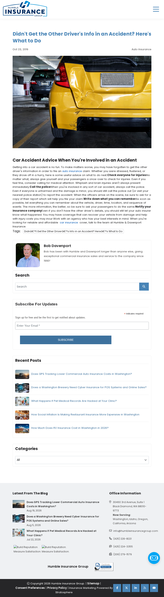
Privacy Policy (57, 588)
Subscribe (66, 339)
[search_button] (144, 287)
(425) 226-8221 (122, 538)
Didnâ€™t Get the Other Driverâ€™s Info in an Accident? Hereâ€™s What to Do (73, 231)
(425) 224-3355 (123, 546)
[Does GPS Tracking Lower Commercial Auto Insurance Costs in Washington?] (19, 504)
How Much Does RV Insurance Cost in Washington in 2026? (70, 428)
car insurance (69, 222)
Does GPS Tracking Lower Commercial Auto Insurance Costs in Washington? (81, 374)
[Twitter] (126, 588)
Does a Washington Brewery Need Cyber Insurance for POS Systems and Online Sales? (89, 387)
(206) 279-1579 (122, 554)
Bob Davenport (57, 245)
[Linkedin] (136, 588)
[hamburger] (156, 9)
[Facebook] (117, 588)
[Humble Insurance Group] (25, 8)
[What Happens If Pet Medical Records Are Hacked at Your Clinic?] (19, 533)
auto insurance (72, 171)
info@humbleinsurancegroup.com (135, 531)
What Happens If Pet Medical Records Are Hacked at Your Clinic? (74, 401)
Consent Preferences (30, 588)
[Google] (145, 588)
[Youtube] (154, 588)
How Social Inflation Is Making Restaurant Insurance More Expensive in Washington (85, 414)
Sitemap (93, 583)
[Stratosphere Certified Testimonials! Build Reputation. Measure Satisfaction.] (28, 549)
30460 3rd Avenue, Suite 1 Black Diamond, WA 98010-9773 (129, 506)
